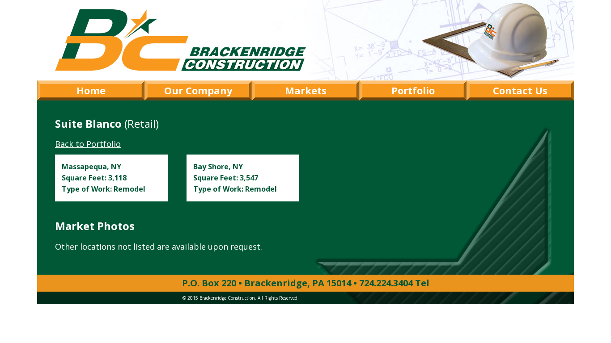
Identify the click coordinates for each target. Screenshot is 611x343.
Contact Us (520, 90)
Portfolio (413, 90)
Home (91, 90)
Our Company (198, 90)
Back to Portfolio (88, 143)
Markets (306, 90)
